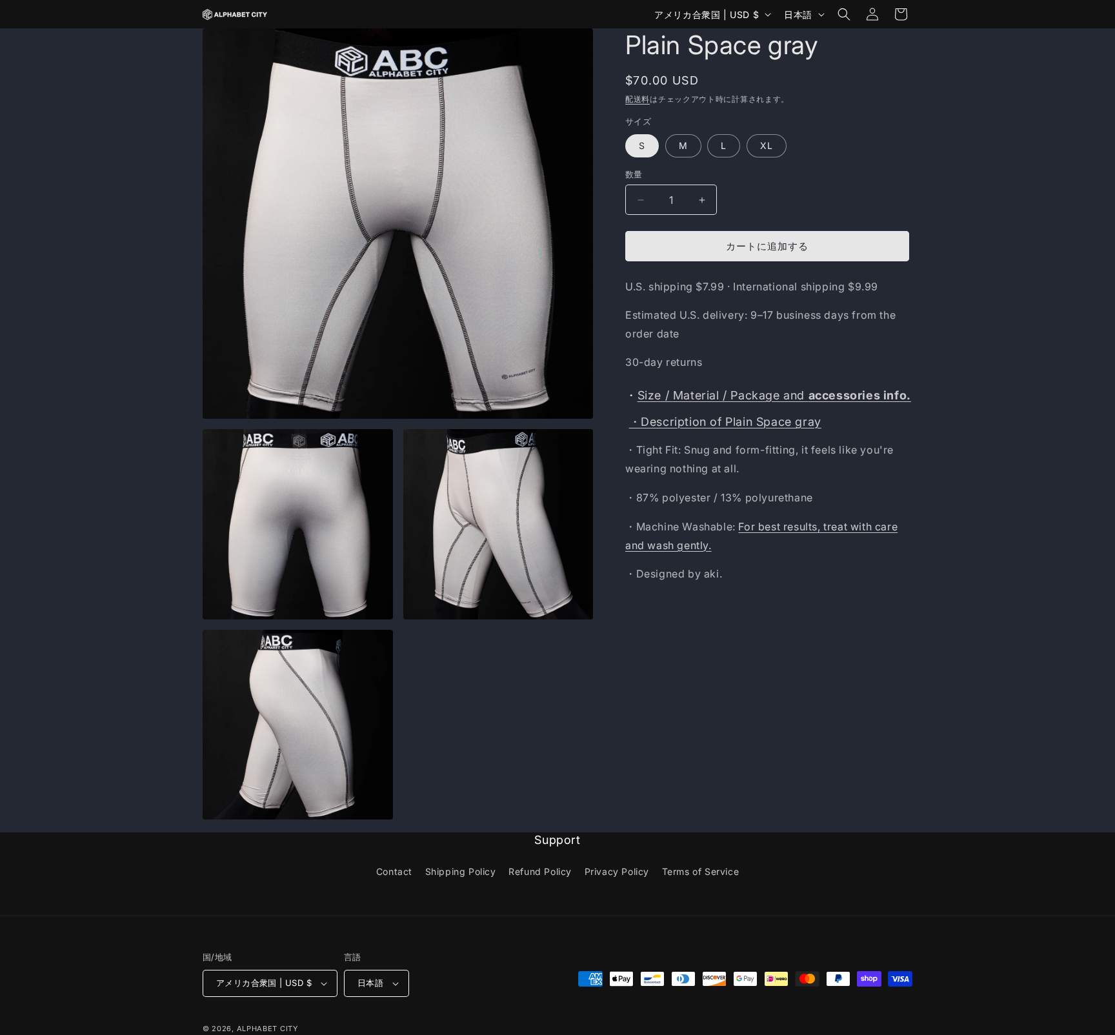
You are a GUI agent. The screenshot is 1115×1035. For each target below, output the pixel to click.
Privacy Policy (617, 871)
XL (766, 145)
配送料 (637, 99)
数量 (634, 174)
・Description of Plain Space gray (725, 421)
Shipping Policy (460, 871)
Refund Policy (540, 871)
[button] (844, 14)
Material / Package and (774, 395)
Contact (394, 871)
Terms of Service (700, 871)
